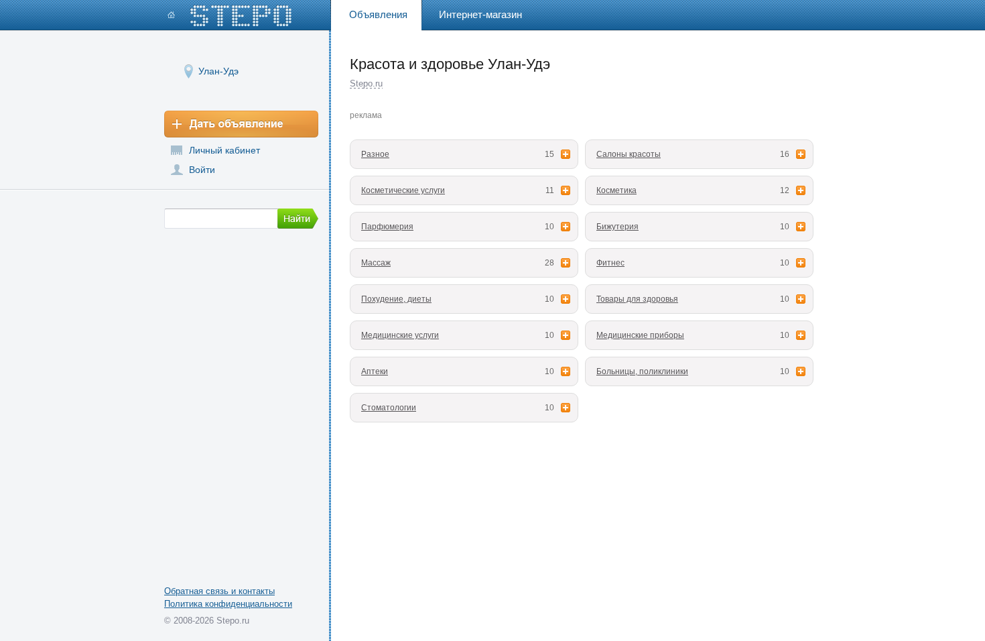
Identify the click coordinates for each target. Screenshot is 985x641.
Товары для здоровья (637, 299)
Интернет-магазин (480, 14)
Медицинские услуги (400, 335)
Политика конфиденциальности (228, 604)
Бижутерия (617, 226)
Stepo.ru (366, 83)
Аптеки (374, 371)
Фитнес (610, 263)
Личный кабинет (224, 150)
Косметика (616, 190)
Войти (202, 169)
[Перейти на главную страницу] (230, 16)
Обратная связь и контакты (219, 591)
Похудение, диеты (396, 299)
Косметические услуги (403, 190)
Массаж (376, 263)
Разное (375, 154)
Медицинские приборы (640, 335)
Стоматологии (388, 407)
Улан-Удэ (218, 71)
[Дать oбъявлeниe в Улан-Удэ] (241, 124)
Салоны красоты (628, 154)
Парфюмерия (387, 226)
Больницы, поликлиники (642, 371)
